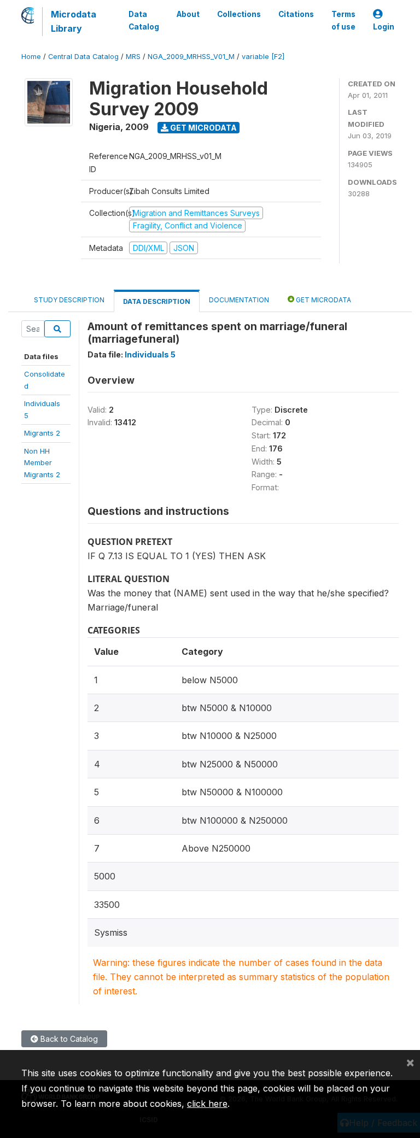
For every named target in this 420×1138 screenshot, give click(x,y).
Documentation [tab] (239, 300)
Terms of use (343, 20)
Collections (239, 14)
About (188, 14)
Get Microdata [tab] (322, 300)
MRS (133, 56)
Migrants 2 (42, 433)
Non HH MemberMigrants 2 (42, 463)
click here (207, 1103)
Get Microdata (202, 127)
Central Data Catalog (83, 56)
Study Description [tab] (69, 300)
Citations (296, 14)
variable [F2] (263, 56)
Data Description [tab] (156, 301)
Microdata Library (73, 21)
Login (383, 26)
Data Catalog (144, 20)
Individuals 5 (150, 354)
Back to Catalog (68, 1038)
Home (31, 56)
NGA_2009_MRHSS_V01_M (191, 56)
